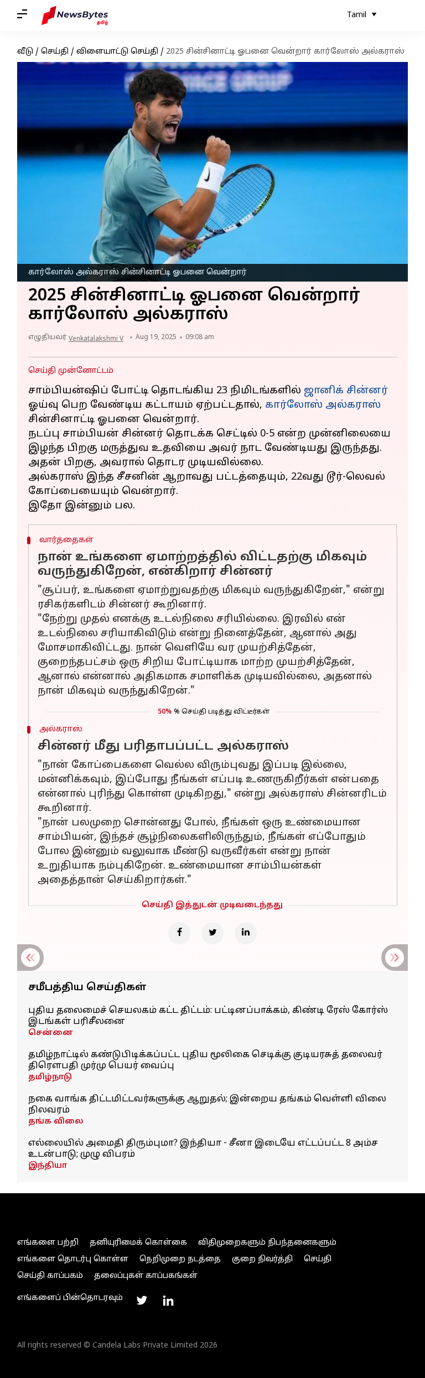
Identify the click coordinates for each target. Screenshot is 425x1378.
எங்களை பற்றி (48, 1242)
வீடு (25, 51)
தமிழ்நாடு (50, 1077)
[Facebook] (179, 933)
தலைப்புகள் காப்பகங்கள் (146, 1276)
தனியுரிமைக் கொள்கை (138, 1242)
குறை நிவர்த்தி (262, 1259)
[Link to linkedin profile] (168, 1300)
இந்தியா (47, 1166)
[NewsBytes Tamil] (75, 15)
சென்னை (50, 1033)
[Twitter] (212, 933)
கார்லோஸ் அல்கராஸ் (323, 405)
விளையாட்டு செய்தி (117, 51)
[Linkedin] (246, 933)
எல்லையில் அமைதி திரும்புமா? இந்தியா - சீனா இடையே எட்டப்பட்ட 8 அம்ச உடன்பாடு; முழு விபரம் (203, 1149)
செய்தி (55, 51)
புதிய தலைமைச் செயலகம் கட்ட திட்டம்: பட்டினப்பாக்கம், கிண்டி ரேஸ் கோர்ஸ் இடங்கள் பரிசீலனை (208, 1016)
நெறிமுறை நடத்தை (180, 1259)
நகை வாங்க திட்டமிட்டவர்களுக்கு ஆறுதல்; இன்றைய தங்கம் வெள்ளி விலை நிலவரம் (207, 1105)
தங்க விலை (56, 1121)
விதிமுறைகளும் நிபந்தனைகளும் (267, 1242)
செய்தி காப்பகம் (50, 1276)
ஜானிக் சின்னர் (346, 390)
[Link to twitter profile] (141, 1300)
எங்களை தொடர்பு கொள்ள (72, 1259)
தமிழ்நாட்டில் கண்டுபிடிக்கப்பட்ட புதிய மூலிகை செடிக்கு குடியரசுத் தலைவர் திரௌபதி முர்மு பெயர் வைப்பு (205, 1060)
